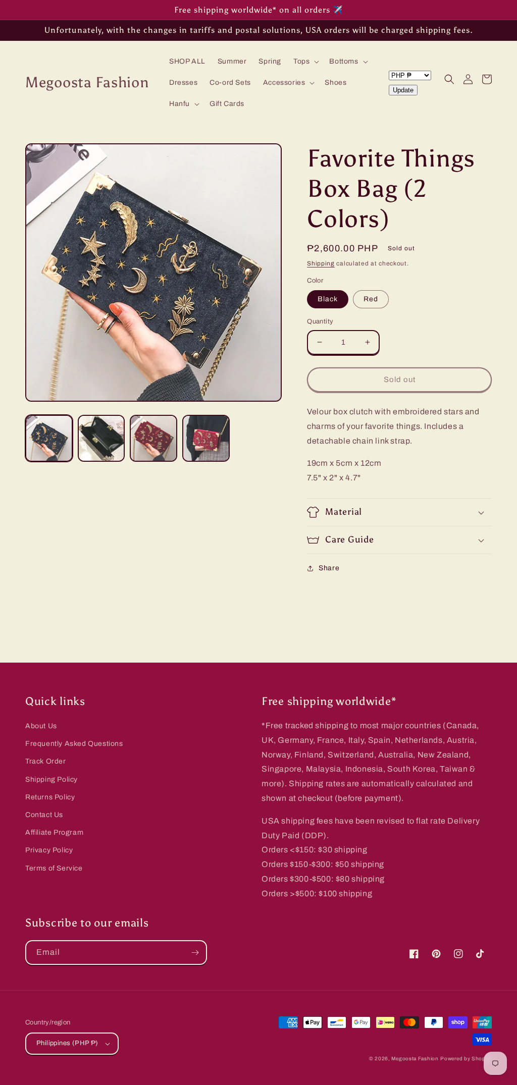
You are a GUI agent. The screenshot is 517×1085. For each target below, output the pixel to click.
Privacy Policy (49, 850)
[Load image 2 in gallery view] (101, 438)
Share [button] (329, 568)
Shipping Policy (51, 779)
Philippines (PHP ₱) (67, 1043)
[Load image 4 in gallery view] (206, 438)
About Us (41, 726)
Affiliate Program (54, 832)
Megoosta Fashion (414, 1058)
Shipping (321, 263)
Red (371, 299)
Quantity (320, 321)
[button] (305, 61)
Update (403, 90)
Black (328, 299)
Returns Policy (50, 797)
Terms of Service (54, 868)
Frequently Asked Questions (74, 743)
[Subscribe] (195, 952)
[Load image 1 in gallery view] (49, 438)
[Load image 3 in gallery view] (153, 438)
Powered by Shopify (466, 1058)
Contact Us (44, 815)
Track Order (45, 761)
